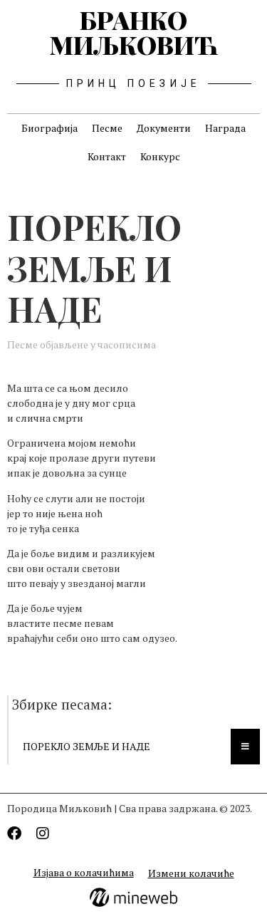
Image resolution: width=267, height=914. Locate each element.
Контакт (107, 156)
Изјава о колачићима (83, 872)
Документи (164, 128)
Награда (225, 128)
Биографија (49, 128)
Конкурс (160, 156)
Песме (107, 128)
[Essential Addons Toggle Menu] (245, 746)
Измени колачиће (191, 873)
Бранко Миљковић (134, 32)
